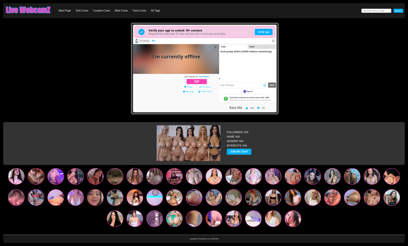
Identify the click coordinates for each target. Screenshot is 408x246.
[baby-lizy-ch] (372, 177)
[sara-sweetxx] (233, 198)
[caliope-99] (332, 177)
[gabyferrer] (16, 177)
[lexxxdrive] (312, 177)
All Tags (155, 10)
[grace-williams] (154, 198)
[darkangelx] (154, 219)
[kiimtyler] (273, 177)
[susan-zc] (115, 219)
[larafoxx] (174, 219)
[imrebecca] (95, 198)
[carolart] (115, 177)
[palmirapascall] (293, 219)
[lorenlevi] (253, 177)
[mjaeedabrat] (174, 177)
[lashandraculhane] (312, 198)
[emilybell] (95, 177)
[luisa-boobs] (233, 219)
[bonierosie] (55, 177)
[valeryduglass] (391, 177)
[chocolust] (154, 177)
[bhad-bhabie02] (174, 198)
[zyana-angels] (253, 198)
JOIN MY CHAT (239, 151)
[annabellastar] (75, 177)
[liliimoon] (55, 198)
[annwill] (194, 177)
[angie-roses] (115, 198)
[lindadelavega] (135, 177)
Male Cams (121, 10)
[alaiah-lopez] (352, 198)
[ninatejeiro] (332, 198)
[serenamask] (233, 177)
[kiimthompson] (75, 198)
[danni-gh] (293, 177)
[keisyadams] (273, 198)
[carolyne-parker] (253, 219)
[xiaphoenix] (194, 198)
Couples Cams (101, 10)
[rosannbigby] (135, 198)
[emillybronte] (214, 198)
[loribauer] (214, 177)
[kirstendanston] (36, 177)
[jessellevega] (293, 198)
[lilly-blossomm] (273, 219)
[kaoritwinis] (16, 198)
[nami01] (194, 219)
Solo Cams (82, 10)
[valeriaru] (135, 219)
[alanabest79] (391, 198)
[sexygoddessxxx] (352, 177)
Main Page (65, 10)
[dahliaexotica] (36, 198)
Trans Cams (139, 10)
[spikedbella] (372, 198)
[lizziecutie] (214, 219)
